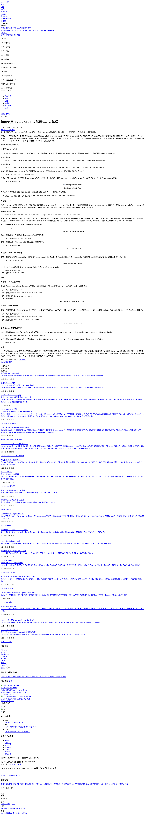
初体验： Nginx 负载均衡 (18, 593)
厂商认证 (31, 30)
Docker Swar (13, 395)
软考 (13, 30)
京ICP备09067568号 (14, 764)
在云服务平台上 (15, 428)
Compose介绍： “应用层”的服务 (14, 444)
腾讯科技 (10, 784)
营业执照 (4, 775)
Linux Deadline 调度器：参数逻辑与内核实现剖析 (18, 677)
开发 (7, 602)
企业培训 (4, 16)
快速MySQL (10, 541)
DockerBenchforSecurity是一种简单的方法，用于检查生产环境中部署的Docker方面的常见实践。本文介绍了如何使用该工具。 (44, 634)
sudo (6, 472)
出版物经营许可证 (13, 775)
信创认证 (18, 30)
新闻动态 (8, 743)
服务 (6, 526)
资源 (5, 35)
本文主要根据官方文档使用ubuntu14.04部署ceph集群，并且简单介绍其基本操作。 (29, 502)
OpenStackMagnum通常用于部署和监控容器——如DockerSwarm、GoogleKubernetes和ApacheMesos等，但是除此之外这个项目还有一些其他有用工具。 (53, 387)
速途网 (58, 784)
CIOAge (12, 722)
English (7, 749)
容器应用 (21, 456)
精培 (14, 732)
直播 (18, 35)
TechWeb (42, 784)
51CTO (7, 722)
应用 (15, 409)
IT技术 (36, 30)
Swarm (7, 423)
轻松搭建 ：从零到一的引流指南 (18, 576)
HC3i (16, 722)
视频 (6, 98)
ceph (6, 509)
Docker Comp (5, 456)
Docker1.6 (4, 630)
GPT (8, 606)
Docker (3, 362)
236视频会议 (91, 784)
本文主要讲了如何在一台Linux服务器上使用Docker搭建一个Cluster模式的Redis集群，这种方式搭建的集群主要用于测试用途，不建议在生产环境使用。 (53, 532)
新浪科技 (4, 784)
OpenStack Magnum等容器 (17, 385)
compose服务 (12, 514)
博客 (2, 4)
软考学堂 (27, 28)
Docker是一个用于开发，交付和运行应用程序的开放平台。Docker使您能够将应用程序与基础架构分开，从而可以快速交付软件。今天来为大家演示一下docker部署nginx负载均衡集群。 (64, 595)
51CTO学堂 (9, 732)
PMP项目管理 (43, 30)
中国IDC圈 (99, 784)
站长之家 (52, 784)
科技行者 (35, 784)
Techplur (21, 722)
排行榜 (12, 28)
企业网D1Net (107, 784)
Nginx (7, 486)
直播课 (22, 28)
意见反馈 (8, 747)
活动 (6, 108)
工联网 (78, 784)
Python (11, 409)
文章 (2, 35)
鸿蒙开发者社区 (6, 18)
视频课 (3, 28)
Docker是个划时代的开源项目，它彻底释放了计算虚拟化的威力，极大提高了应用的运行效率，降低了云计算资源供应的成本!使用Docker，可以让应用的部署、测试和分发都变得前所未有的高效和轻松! (70, 565)
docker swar (8, 383)
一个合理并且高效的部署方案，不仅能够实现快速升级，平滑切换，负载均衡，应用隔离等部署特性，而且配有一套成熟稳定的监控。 (47, 553)
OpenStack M (5, 395)
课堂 (11, 35)
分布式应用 (14, 456)
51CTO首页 (5, 2)
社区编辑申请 (5, 114)
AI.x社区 (33, 727)
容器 (19, 395)
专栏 (15, 35)
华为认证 (24, 30)
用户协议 (8, 752)
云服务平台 (5, 440)
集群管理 (13, 423)
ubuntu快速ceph (12, 500)
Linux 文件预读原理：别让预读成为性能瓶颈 (50, 677)
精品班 (3, 9)
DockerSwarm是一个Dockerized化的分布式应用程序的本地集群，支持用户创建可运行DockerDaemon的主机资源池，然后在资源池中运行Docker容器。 (52, 375)
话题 (6, 101)
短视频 (17, 28)
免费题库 (51, 30)
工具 (10, 642)
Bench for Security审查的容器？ (18, 632)
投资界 (114, 784)
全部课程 (4, 30)
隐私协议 (8, 754)
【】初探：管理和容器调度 (16, 411)
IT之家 (73, 784)
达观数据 (4, 572)
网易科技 (16, 784)
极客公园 (84, 784)
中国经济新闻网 (65, 784)
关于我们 (8, 740)
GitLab (11, 460)
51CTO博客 (9, 727)
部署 (7, 362)
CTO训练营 (26, 732)
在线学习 (4, 33)
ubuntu (3, 509)
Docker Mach (13, 440)
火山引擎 (125, 784)
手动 (10, 373)
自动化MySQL (13, 490)
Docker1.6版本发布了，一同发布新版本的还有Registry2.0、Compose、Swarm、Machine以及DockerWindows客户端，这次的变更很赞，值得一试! (50, 622)
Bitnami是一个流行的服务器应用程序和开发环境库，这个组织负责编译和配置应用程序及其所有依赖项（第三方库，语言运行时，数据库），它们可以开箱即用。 (56, 543)
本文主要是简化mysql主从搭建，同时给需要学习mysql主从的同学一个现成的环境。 (30, 493)
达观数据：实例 (12, 563)
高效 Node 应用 (13, 551)
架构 (10, 602)
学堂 (2, 7)
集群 (10, 362)
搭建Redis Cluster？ (14, 530)
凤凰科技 (23, 784)
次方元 (119, 784)
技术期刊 (8, 105)
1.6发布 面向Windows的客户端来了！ (18, 620)
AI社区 (7, 103)
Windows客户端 (12, 630)
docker (3, 526)
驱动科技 (29, 784)
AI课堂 (3, 21)
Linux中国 (22, 360)
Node (7, 560)
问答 (8, 35)
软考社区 (4, 11)
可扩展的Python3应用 (16, 397)
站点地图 (8, 745)
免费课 (3, 14)
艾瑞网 (47, 784)
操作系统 (12, 486)
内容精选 (8, 96)
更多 (11, 681)
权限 (10, 472)
